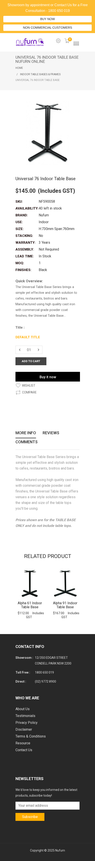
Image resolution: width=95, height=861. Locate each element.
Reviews (51, 433)
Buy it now (48, 377)
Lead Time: (24, 256)
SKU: (19, 202)
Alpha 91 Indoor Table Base (65, 605)
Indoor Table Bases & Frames (40, 74)
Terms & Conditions (30, 736)
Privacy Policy (26, 723)
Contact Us (23, 750)
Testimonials (25, 716)
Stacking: (24, 236)
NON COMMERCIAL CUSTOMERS (47, 27)
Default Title (27, 337)
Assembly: (24, 249)
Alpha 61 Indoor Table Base (30, 605)
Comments (26, 442)
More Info (25, 433)
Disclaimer (23, 729)
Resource (22, 743)
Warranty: (25, 243)
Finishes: (23, 270)
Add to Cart (30, 583)
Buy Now (47, 19)
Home (19, 67)
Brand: (21, 215)
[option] (30, 594)
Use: (19, 222)
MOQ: (19, 263)
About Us (22, 709)
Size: (19, 229)
